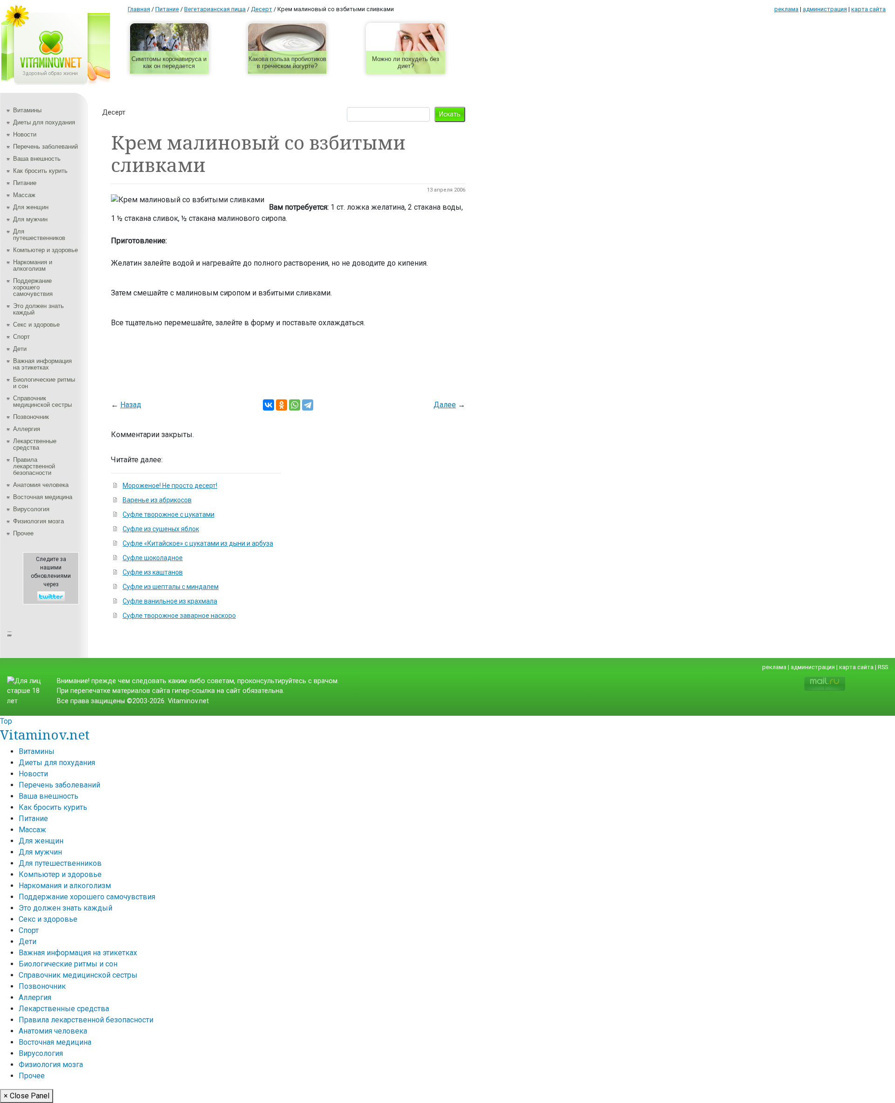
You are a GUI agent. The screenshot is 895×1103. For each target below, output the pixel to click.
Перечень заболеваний (45, 146)
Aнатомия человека (41, 484)
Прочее (23, 533)
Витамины (27, 110)
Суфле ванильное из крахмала (170, 601)
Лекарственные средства (34, 444)
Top (6, 721)
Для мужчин (30, 219)
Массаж (24, 195)
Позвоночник (31, 416)
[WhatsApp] (294, 405)
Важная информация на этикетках (42, 364)
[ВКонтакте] (268, 405)
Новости (24, 134)
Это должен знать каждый (38, 309)
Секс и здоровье (36, 324)
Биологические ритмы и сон (44, 383)
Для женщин (30, 207)
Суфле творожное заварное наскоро (179, 615)
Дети (20, 348)
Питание (24, 182)
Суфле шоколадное (153, 558)
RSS (883, 667)
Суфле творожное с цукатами (168, 514)
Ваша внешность (37, 158)
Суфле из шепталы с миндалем (171, 586)
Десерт (113, 112)
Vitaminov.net (45, 734)
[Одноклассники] (281, 405)
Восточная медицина (42, 496)
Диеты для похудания (44, 122)
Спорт (21, 336)
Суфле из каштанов (153, 572)
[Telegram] (307, 405)
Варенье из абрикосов (157, 500)
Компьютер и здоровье (45, 250)
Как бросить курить (40, 170)
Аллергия (26, 428)
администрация (825, 9)
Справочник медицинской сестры (42, 401)
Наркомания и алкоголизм (32, 265)
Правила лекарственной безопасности (34, 466)
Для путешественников (39, 234)
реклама (786, 9)
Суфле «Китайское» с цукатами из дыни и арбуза (198, 543)
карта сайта (868, 9)
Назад (130, 404)
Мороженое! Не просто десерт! (170, 485)
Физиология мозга (38, 521)
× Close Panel (26, 1095)
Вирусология (31, 509)
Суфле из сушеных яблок (161, 529)
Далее (445, 404)
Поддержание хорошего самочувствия (33, 287)
